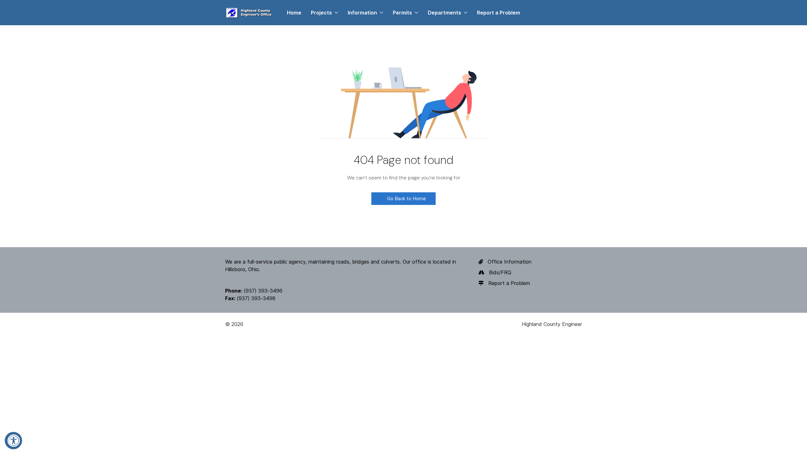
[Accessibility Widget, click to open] (13, 440)
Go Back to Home (406, 198)
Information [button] (362, 12)
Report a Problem (498, 12)
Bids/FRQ (500, 272)
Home (294, 12)
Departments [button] (444, 12)
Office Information (509, 262)
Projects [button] (321, 12)
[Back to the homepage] (249, 12)
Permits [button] (402, 12)
